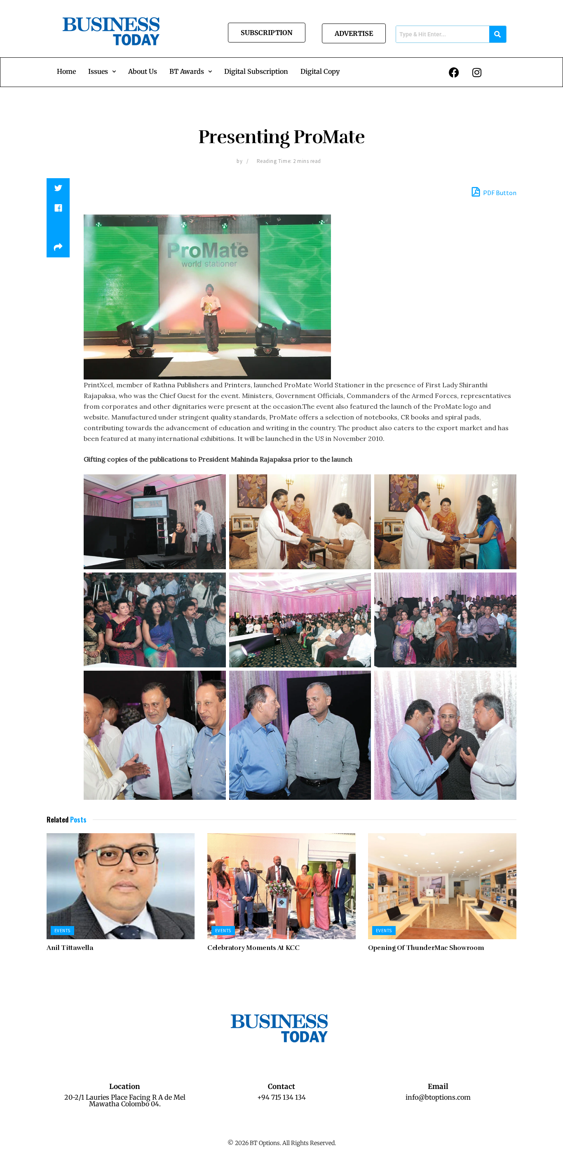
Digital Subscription (256, 71)
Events (62, 930)
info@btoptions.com (438, 1097)
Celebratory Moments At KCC (253, 948)
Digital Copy (320, 71)
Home (66, 71)
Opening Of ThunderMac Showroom (426, 948)
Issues (98, 71)
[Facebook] (454, 72)
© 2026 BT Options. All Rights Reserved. (282, 1143)
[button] (102, 71)
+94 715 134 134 (281, 1097)
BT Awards (186, 71)
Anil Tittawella (70, 948)
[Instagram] (477, 72)
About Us (142, 71)
